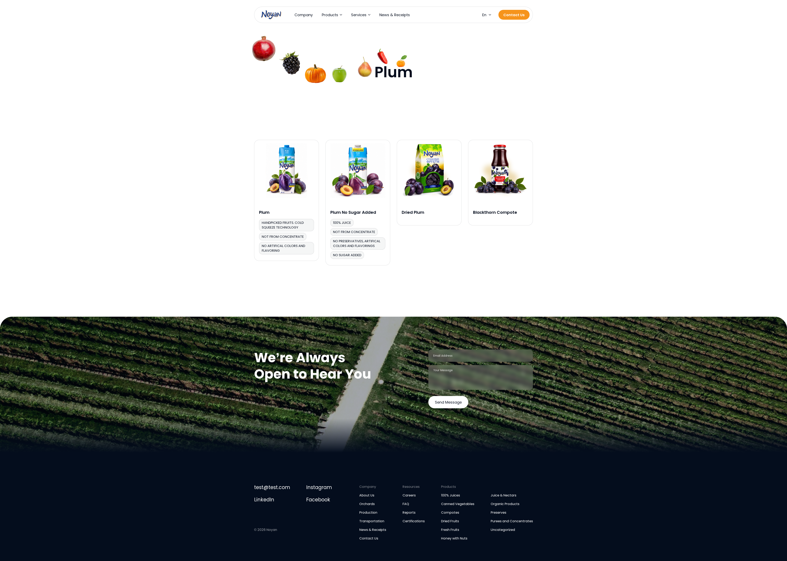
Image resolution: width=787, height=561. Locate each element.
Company (304, 14)
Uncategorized (503, 529)
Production (368, 512)
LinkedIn (264, 499)
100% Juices (450, 495)
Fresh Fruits (450, 529)
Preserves (498, 512)
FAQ (406, 504)
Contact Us (368, 538)
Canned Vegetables (457, 504)
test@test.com (272, 487)
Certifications (414, 521)
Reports (409, 512)
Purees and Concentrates (512, 521)
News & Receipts (394, 14)
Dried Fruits (450, 521)
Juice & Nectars (503, 495)
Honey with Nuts (454, 538)
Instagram (319, 487)
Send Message (448, 402)
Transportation (371, 521)
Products (330, 14)
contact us (514, 14)
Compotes (450, 512)
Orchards (367, 504)
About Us (366, 495)
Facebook (318, 499)
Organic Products (505, 504)
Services (358, 14)
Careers (409, 495)
